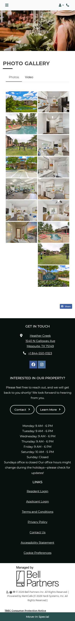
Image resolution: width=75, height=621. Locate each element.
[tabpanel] (37, 189)
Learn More (49, 409)
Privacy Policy (37, 522)
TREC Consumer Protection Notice (25, 610)
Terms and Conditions (37, 512)
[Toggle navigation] (6, 5)
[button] (61, 5)
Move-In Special (37, 616)
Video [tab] (29, 77)
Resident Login (37, 491)
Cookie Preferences (37, 553)
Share (67, 306)
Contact (20, 409)
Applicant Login (37, 501)
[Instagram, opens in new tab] (42, 364)
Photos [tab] (14, 77)
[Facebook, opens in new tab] (33, 364)
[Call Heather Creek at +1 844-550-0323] (68, 5)
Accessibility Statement (37, 542)
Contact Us (37, 532)
